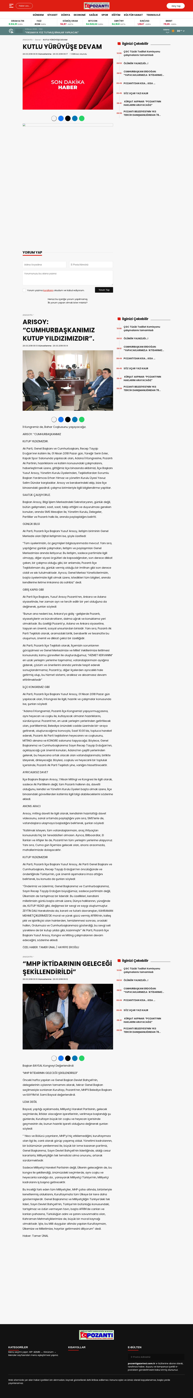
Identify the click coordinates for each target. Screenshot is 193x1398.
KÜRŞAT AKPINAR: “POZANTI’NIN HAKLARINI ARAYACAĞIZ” (142, 103)
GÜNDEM (38, 15)
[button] (17, 31)
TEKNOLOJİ (153, 15)
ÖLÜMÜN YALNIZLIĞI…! (136, 63)
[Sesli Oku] (54, 118)
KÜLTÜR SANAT (133, 15)
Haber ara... (24, 6)
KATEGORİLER (18, 1347)
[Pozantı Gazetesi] (97, 5)
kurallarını (48, 290)
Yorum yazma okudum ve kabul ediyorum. (55, 290)
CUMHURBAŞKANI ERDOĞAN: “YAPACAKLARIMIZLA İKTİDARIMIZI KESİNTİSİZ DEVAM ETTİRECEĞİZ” (143, 73)
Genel (38, 39)
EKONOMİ (79, 15)
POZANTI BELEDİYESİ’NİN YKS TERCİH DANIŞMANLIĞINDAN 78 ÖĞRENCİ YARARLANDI (141, 113)
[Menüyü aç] (11, 6)
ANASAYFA (28, 39)
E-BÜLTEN (134, 1347)
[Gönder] (181, 1356)
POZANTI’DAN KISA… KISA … (139, 83)
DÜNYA (65, 15)
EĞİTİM (116, 15)
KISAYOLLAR (76, 1347)
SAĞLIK (93, 15)
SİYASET (52, 15)
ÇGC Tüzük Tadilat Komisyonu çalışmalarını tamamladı (142, 53)
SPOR (104, 15)
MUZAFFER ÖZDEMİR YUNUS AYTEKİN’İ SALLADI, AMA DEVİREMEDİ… (62, 32)
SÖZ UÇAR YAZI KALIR (137, 93)
